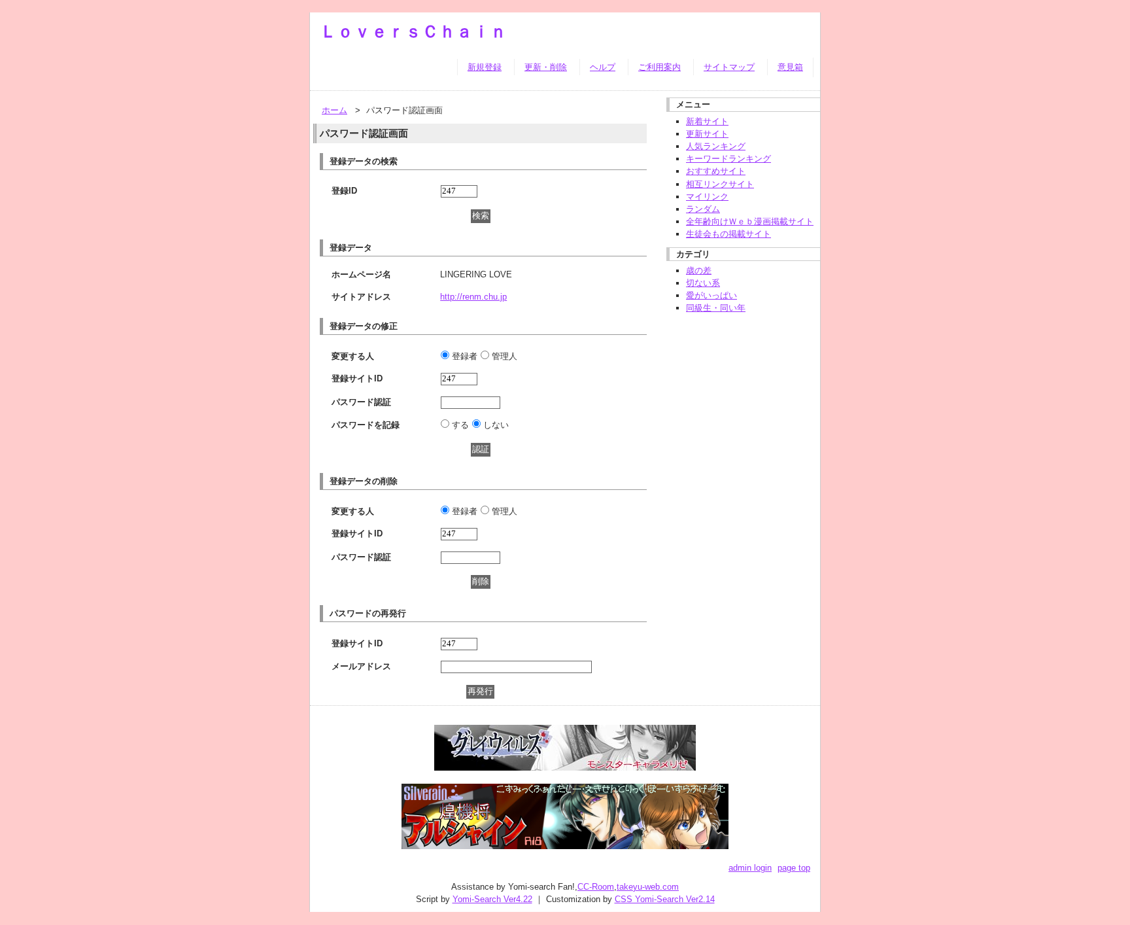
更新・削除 (545, 67)
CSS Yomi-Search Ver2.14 (665, 899)
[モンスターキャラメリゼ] (565, 764)
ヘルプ (602, 67)
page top (794, 868)
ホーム (334, 110)
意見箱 (790, 67)
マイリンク (707, 196)
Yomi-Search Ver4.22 (492, 899)
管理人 (504, 356)
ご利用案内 (659, 67)
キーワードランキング (728, 159)
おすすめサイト (715, 171)
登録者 (464, 356)
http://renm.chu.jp (473, 297)
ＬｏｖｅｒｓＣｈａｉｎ (413, 31)
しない (496, 425)
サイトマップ (729, 67)
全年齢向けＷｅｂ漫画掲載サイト (749, 221)
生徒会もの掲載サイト (728, 234)
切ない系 (703, 283)
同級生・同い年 (715, 308)
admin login (750, 868)
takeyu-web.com (648, 887)
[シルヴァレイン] (565, 842)
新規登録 (485, 67)
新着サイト (707, 121)
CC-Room (595, 887)
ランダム (703, 209)
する (460, 425)
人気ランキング (715, 146)
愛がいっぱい (711, 295)
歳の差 (698, 270)
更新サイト (707, 134)
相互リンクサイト (720, 184)
